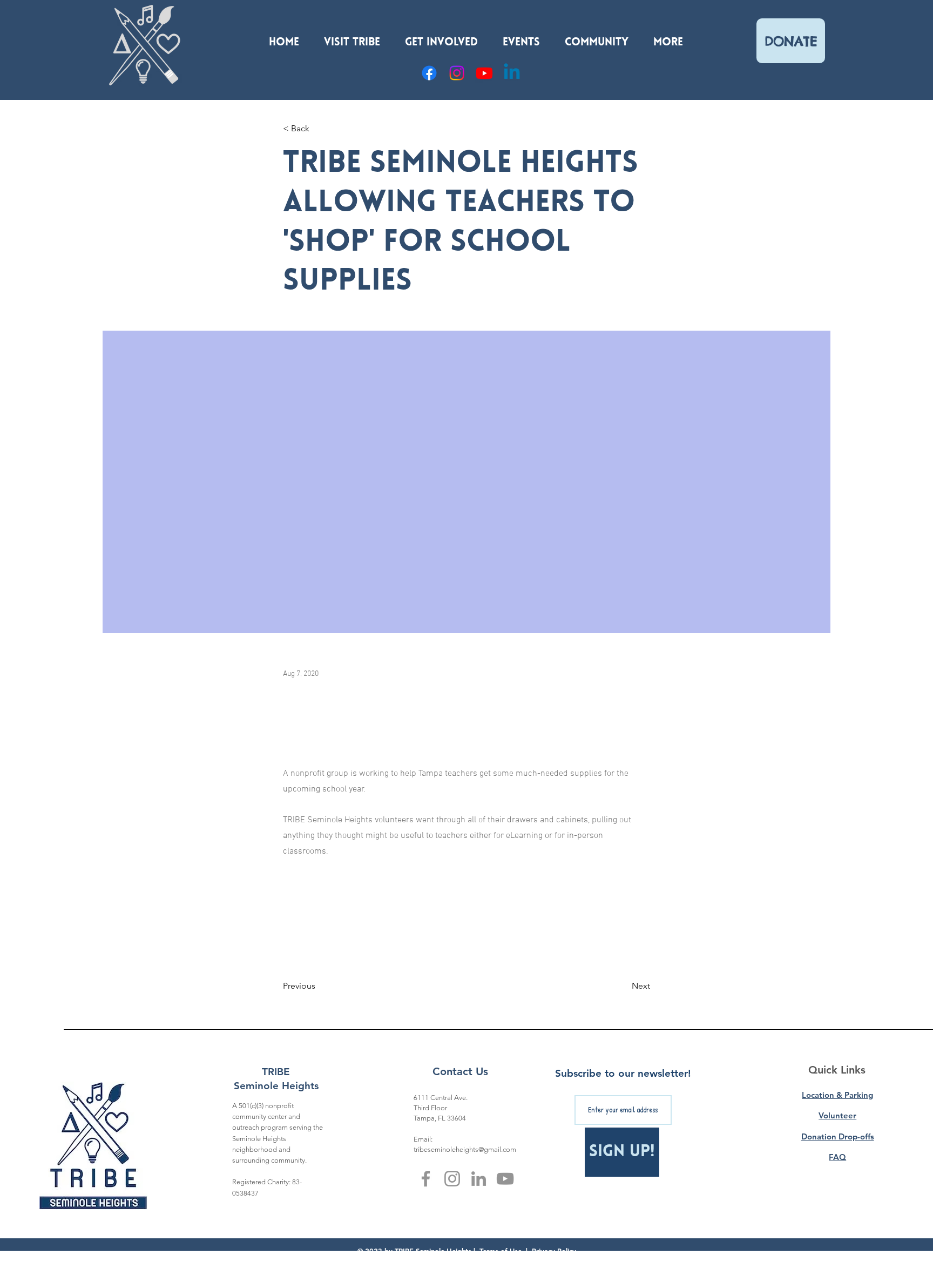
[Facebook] (429, 73)
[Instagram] (456, 73)
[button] (352, 38)
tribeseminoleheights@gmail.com (465, 1149)
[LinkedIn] (478, 1178)
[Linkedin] (512, 73)
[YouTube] (484, 73)
